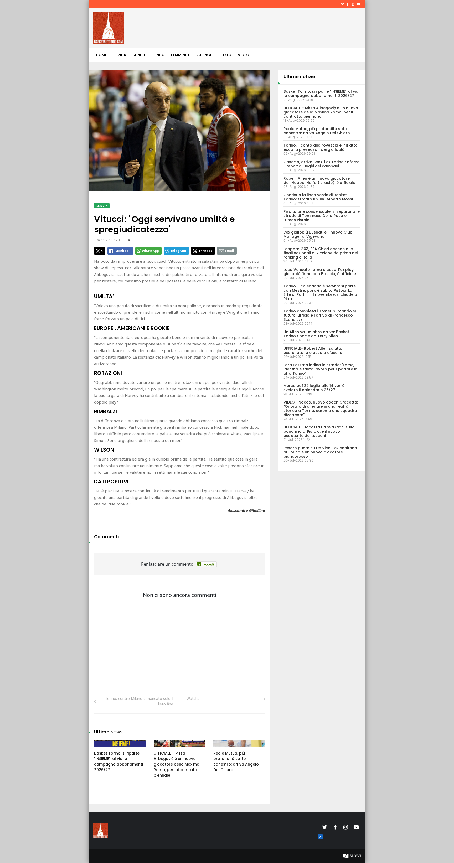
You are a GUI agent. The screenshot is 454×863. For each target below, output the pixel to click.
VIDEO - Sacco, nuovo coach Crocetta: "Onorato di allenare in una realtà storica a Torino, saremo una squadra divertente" (320, 408)
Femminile (180, 55)
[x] (319, 842)
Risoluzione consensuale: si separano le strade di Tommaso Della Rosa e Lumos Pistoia (321, 216)
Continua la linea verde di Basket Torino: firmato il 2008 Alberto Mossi (318, 197)
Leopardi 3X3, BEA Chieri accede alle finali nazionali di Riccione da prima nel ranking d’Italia (320, 253)
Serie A (119, 55)
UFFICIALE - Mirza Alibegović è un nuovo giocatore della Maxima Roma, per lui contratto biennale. (176, 764)
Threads (205, 251)
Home (101, 55)
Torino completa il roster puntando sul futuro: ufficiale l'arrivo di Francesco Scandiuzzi (320, 315)
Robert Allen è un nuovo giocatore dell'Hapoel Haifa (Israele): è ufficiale (319, 180)
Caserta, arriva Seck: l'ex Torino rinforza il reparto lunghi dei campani (321, 164)
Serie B (138, 55)
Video (243, 55)
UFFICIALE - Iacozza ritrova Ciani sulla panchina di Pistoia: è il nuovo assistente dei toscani (319, 431)
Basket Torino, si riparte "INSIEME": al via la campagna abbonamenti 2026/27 (118, 761)
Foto (226, 55)
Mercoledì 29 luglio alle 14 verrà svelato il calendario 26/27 (314, 387)
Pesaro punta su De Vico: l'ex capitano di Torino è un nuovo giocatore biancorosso (320, 452)
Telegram (178, 251)
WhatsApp (150, 251)
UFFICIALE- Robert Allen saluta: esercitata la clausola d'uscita (312, 350)
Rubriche (205, 55)
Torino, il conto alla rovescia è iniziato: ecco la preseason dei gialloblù (320, 147)
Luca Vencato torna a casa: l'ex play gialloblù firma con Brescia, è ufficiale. (320, 271)
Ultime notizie (299, 77)
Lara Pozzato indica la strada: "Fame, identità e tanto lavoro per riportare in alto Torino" (320, 369)
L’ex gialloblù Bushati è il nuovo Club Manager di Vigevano (318, 234)
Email (229, 251)
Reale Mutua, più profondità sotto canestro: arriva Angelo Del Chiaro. (236, 761)
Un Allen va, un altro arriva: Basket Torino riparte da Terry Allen (316, 334)
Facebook (122, 251)
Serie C (157, 55)
